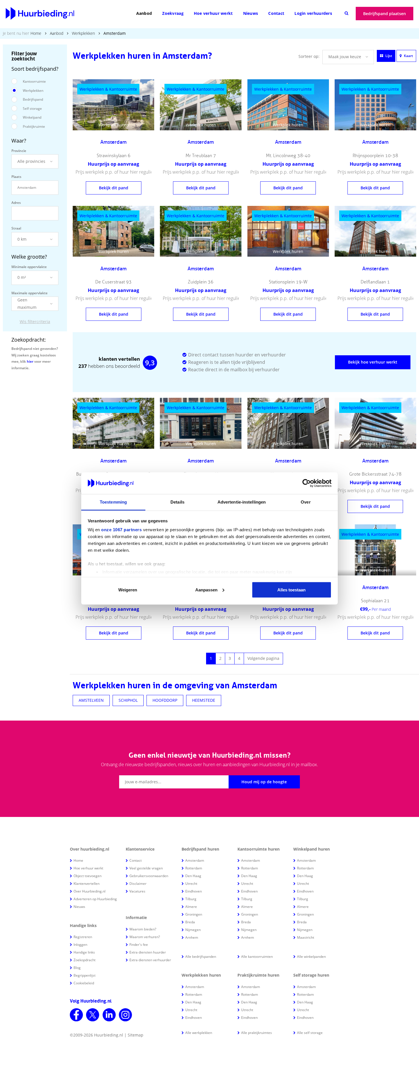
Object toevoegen (87, 875)
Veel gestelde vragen (146, 868)
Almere (191, 906)
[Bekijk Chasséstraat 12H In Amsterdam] (200, 423)
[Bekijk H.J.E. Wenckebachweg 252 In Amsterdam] (200, 610)
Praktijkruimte (34, 126)
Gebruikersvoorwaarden (148, 875)
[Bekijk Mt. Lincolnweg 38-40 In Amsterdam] (288, 104)
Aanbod (144, 13)
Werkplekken (83, 33)
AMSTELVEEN (91, 700)
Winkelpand (32, 117)
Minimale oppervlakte (29, 266)
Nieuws (250, 13)
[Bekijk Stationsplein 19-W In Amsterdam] (288, 231)
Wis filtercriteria (35, 321)
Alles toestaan (291, 589)
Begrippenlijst (84, 975)
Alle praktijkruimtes (256, 1032)
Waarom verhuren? (144, 936)
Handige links (84, 952)
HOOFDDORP (164, 700)
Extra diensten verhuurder (150, 960)
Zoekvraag (173, 13)
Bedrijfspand (33, 99)
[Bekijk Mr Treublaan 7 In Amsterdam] (200, 104)
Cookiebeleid (84, 983)
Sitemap (135, 1035)
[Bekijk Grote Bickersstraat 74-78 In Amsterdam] (375, 423)
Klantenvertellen (86, 883)
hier (30, 361)
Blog (77, 967)
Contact (276, 13)
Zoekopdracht (84, 960)
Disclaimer (138, 883)
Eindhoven (193, 891)
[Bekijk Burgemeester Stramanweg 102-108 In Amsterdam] (113, 423)
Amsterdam (194, 860)
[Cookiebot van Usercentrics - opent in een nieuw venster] (306, 483)
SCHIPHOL (128, 700)
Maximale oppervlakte (29, 293)
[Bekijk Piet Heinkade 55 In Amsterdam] (113, 610)
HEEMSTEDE (203, 700)
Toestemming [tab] (113, 502)
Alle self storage (310, 1032)
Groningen (193, 914)
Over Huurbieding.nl (89, 891)
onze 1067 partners (121, 529)
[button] (34, 161)
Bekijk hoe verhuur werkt (372, 362)
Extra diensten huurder (147, 952)
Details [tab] (177, 502)
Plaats (16, 176)
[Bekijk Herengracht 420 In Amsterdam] (288, 423)
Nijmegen (193, 929)
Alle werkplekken (198, 1032)
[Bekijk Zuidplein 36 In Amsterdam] (200, 231)
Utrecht (191, 883)
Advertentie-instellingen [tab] (241, 502)
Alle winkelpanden (311, 956)
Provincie (18, 150)
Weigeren (127, 589)
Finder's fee (138, 944)
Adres (16, 202)
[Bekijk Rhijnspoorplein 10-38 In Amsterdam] (375, 104)
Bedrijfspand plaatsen (384, 13)
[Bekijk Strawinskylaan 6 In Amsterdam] (113, 104)
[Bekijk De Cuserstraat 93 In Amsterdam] (113, 231)
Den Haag (193, 875)
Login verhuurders (313, 13)
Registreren (83, 936)
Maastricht (305, 937)
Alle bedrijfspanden (200, 956)
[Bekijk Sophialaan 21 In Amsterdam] (375, 549)
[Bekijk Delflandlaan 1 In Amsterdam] (375, 231)
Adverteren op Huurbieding (95, 899)
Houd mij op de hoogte (264, 781)
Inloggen (80, 944)
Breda (190, 922)
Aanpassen (206, 589)
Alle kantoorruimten (257, 956)
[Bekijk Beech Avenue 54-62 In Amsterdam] (288, 610)
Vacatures (137, 891)
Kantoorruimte (34, 81)
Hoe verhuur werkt (213, 13)
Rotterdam (193, 868)
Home (35, 33)
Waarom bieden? (142, 929)
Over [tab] (305, 502)
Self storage (32, 108)
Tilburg (190, 899)
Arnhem (191, 937)
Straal (16, 228)
